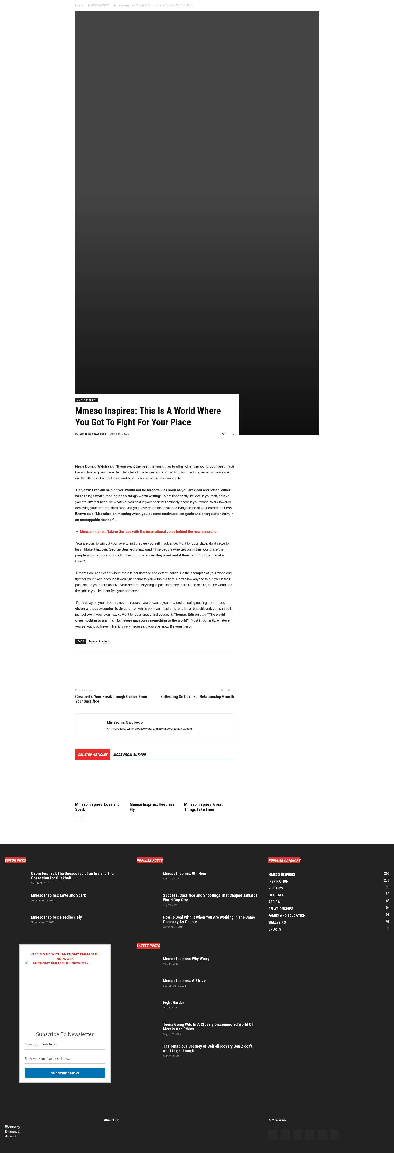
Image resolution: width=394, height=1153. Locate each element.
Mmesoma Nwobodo (92, 433)
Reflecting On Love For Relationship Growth (197, 696)
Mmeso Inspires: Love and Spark (58, 895)
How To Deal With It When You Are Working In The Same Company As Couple (209, 919)
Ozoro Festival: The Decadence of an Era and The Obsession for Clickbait (72, 875)
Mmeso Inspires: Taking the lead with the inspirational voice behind (133, 531)
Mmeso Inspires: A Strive (184, 980)
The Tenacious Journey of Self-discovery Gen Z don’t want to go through (207, 1048)
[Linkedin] (297, 1134)
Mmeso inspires (99, 641)
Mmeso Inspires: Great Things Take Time (203, 807)
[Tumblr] (322, 1134)
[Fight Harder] (148, 1008)
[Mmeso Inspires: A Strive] (148, 986)
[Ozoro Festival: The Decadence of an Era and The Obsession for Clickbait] (16, 879)
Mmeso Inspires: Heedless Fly (56, 917)
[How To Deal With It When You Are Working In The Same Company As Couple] (148, 923)
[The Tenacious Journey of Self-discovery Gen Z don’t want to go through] (148, 1052)
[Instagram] (285, 1134)
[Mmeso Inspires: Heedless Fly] (154, 783)
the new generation (203, 531)
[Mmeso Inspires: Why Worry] (148, 964)
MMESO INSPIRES (98, 5)
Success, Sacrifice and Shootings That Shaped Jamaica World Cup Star (210, 897)
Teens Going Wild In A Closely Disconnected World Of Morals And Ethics (208, 1026)
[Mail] (309, 1134)
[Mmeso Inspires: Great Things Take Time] (209, 783)
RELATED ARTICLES (93, 754)
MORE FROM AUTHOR (129, 754)
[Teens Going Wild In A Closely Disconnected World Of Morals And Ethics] (148, 1030)
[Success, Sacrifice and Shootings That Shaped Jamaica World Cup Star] (148, 901)
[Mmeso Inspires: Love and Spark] (100, 783)
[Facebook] (272, 1134)
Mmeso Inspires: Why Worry (186, 958)
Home (79, 5)
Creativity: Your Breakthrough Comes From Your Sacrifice (111, 698)
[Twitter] (334, 1134)
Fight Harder (173, 1002)
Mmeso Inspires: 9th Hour (184, 873)
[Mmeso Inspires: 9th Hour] (148, 879)
